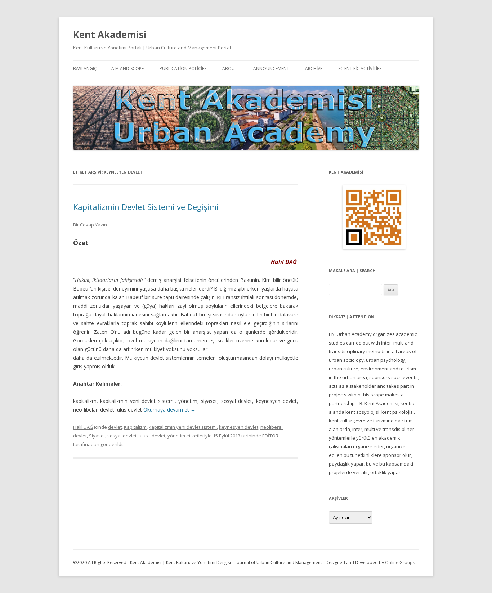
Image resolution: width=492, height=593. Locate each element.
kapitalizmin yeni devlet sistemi (183, 427)
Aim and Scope (127, 69)
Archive (313, 69)
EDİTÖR (270, 435)
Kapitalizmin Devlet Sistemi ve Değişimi (146, 206)
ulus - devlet (152, 435)
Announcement (271, 69)
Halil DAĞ (83, 427)
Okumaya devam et (169, 409)
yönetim (176, 435)
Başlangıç (85, 69)
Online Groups (400, 563)
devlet (115, 427)
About (229, 69)
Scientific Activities (359, 69)
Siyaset (97, 435)
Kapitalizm (135, 427)
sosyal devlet (122, 435)
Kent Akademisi (110, 34)
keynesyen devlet (238, 427)
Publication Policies (183, 69)
